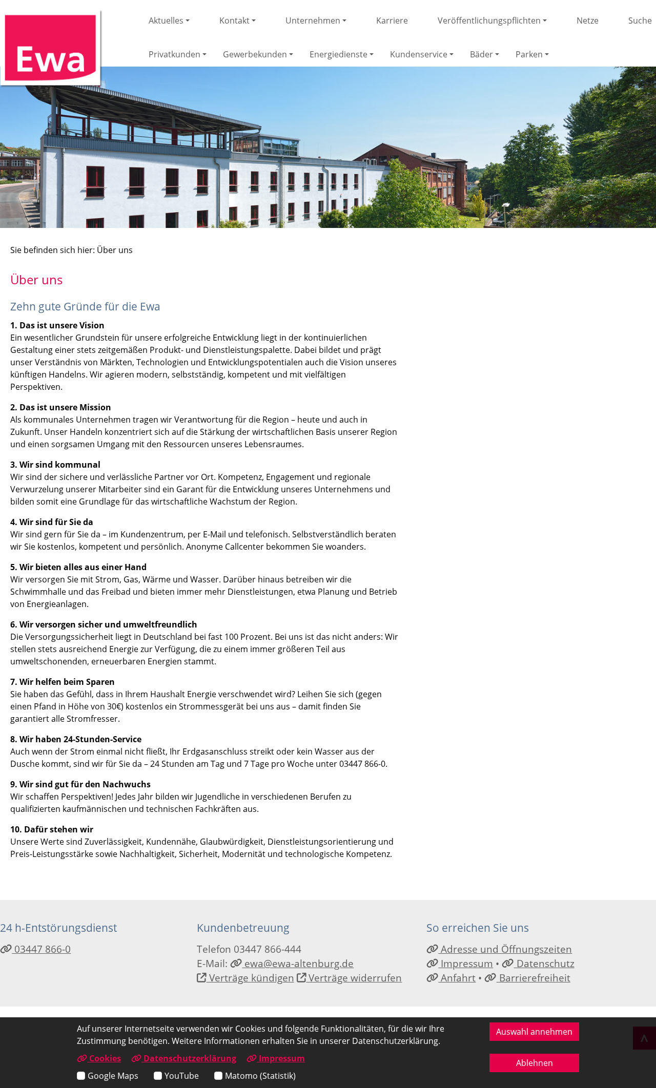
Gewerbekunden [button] (255, 54)
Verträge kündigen (250, 977)
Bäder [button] (481, 54)
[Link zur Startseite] (51, 49)
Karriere (392, 20)
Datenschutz (544, 963)
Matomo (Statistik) (260, 1075)
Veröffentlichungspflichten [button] (489, 20)
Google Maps (113, 1075)
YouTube (182, 1075)
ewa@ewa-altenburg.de (298, 963)
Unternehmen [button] (312, 20)
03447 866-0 (41, 949)
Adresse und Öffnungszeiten (505, 949)
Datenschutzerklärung (188, 1058)
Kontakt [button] (234, 20)
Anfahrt (457, 977)
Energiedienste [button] (338, 54)
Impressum (465, 963)
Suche (640, 20)
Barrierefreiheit (533, 977)
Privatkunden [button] (174, 54)
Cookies (104, 1058)
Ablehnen (534, 1063)
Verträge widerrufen (354, 977)
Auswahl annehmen (534, 1031)
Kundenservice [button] (418, 54)
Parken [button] (529, 54)
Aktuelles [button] (166, 20)
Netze (588, 20)
